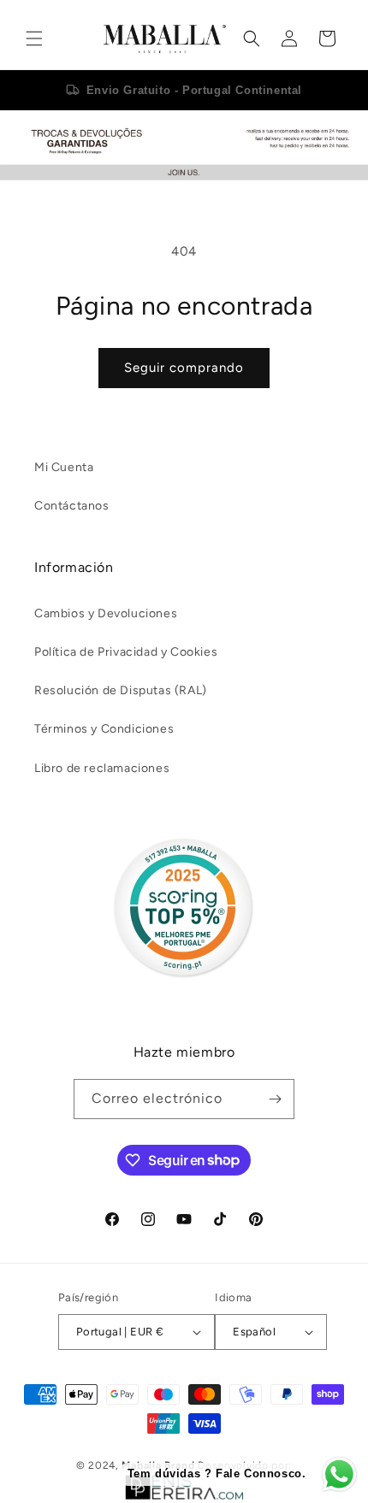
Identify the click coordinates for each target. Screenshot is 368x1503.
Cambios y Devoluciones (105, 613)
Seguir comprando (184, 367)
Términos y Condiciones (104, 729)
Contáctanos (72, 505)
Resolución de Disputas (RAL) (120, 690)
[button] (34, 38)
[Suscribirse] (275, 1099)
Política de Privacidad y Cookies (125, 652)
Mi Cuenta (63, 467)
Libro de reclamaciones (101, 768)
